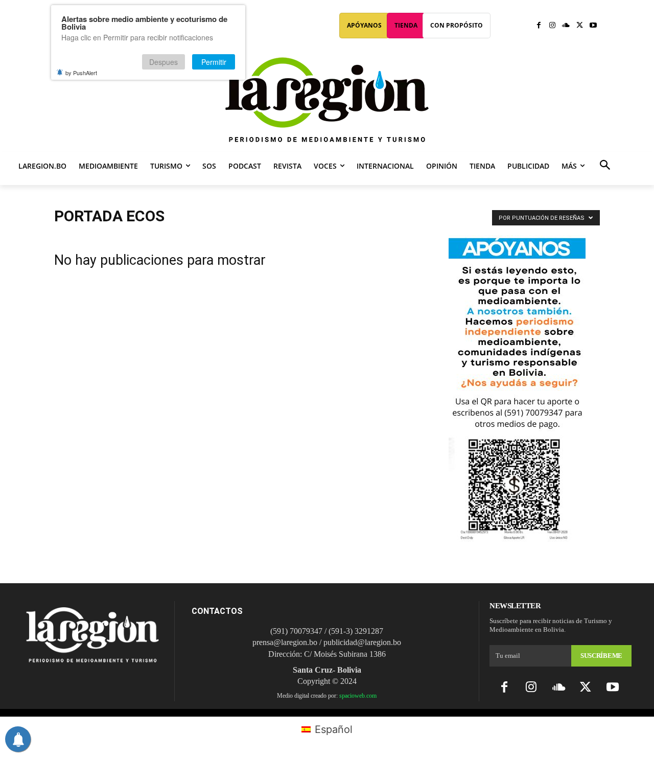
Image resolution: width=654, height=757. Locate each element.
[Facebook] (539, 26)
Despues (163, 62)
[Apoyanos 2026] (517, 538)
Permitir (213, 62)
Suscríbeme (601, 655)
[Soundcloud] (566, 26)
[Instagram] (552, 26)
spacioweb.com (358, 695)
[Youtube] (593, 26)
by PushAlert (81, 72)
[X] (580, 26)
